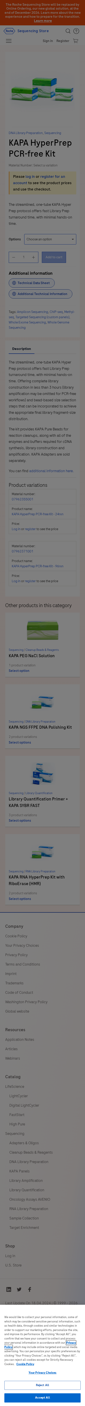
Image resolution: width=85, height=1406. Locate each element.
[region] (42, 1355)
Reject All (42, 1385)
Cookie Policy (25, 1364)
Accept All (42, 1398)
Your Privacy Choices (43, 1373)
